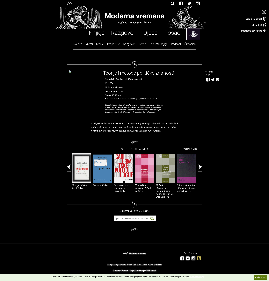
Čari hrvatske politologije (121, 188)
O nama (116, 271)
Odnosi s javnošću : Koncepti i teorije (186, 188)
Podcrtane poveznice (251, 30)
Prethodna (69, 168)
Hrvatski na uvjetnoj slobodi (143, 188)
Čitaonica (190, 44)
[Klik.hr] (199, 258)
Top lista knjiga (158, 44)
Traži (152, 218)
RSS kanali (151, 271)
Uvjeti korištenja (137, 271)
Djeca (150, 32)
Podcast (176, 44)
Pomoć (124, 271)
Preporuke (113, 44)
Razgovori (124, 32)
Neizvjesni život (80, 186)
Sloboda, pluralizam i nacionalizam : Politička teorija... (165, 191)
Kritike (100, 44)
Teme (142, 44)
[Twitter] (189, 3)
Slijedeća (200, 168)
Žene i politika (100, 185)
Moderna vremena (134, 16)
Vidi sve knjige (190, 149)
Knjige (97, 32)
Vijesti (89, 44)
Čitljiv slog (257, 25)
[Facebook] (181, 3)
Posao (172, 32)
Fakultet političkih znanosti (128, 79)
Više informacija (197, 277)
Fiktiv (159, 264)
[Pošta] (217, 79)
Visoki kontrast (254, 19)
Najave (77, 44)
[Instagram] (198, 3)
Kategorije (193, 34)
